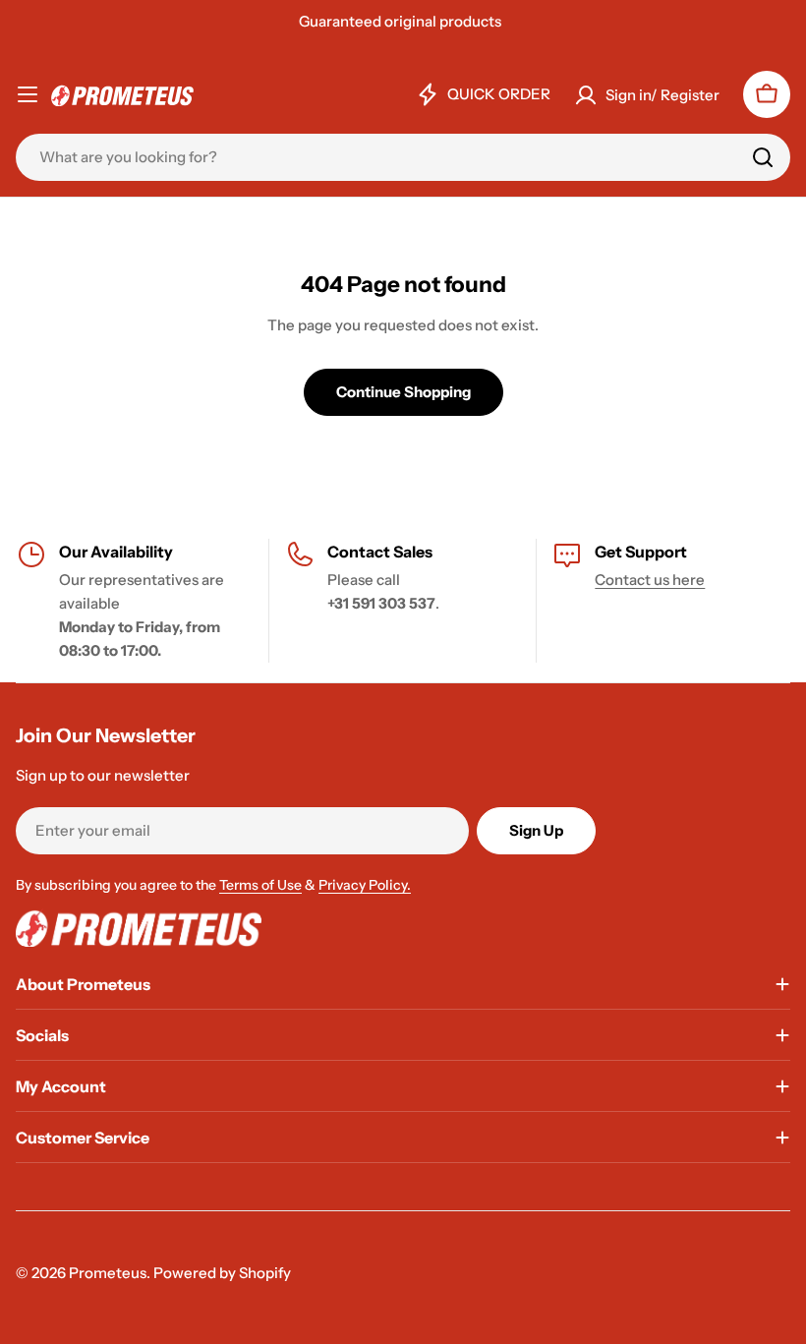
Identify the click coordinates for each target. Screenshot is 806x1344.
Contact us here (650, 579)
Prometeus (107, 1272)
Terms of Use (260, 885)
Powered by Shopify (222, 1272)
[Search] (763, 157)
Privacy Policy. (364, 885)
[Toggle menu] (27, 94)
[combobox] (403, 157)
